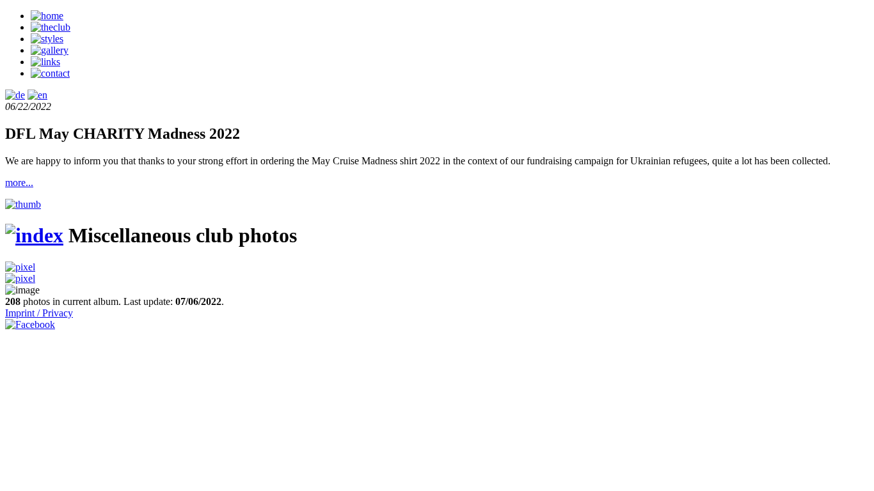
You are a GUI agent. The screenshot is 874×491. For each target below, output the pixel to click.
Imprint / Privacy (39, 313)
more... (19, 182)
